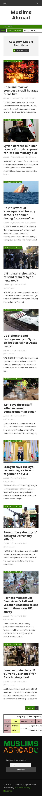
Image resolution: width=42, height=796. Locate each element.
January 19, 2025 (18, 98)
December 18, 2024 (19, 478)
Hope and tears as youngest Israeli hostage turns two (21, 90)
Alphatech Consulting (22, 788)
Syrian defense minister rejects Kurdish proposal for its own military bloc (21, 149)
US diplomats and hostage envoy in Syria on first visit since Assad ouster (20, 341)
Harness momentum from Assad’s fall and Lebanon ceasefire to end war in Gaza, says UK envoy (21, 605)
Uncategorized (15, 30)
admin (7, 98)
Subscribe (8, 791)
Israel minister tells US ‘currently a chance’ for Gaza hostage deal (20, 673)
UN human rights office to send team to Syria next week (20, 276)
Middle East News (13, 61)
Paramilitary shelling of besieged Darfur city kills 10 (20, 535)
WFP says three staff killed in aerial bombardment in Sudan (20, 408)
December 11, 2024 (19, 681)
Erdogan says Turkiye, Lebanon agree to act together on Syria (19, 470)
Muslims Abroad (21, 15)
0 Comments (31, 98)
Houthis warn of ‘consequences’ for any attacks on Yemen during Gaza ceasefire (19, 213)
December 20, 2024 (19, 285)
